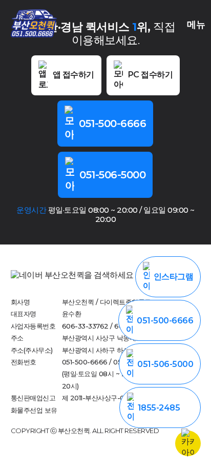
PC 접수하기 (150, 74)
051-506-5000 (112, 175)
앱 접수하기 (73, 74)
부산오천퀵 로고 (34, 23)
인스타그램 (174, 276)
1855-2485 (159, 408)
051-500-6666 (112, 123)
